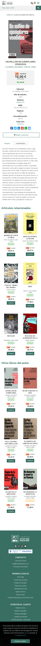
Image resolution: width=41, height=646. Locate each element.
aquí (25, 633)
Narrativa (20, 124)
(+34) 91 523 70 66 (20, 561)
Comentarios (20, 143)
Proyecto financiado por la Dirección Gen (20, 597)
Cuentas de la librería (20, 616)
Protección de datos (20, 583)
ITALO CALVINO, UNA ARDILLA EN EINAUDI (11, 442)
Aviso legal (20, 577)
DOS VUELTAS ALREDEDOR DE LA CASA (30, 337)
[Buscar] (38, 8)
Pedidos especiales (20, 611)
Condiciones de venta (20, 580)
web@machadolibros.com (20, 564)
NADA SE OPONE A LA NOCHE (30, 237)
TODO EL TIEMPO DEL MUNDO (11, 286)
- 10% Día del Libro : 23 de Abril (20, 619)
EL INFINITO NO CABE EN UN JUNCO (30, 442)
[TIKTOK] (22, 546)
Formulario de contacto (20, 566)
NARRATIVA (10, 15)
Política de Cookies (20, 586)
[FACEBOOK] (15, 546)
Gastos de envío (21, 591)
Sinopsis (7, 143)
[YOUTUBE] (25, 546)
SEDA (30, 286)
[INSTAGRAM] (18, 546)
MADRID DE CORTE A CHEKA (11, 236)
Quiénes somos (20, 608)
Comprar (11, 254)
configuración (20, 635)
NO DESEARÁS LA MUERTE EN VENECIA (30, 493)
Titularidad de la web (20, 589)
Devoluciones (20, 594)
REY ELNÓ (11, 336)
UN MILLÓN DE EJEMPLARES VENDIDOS (10, 392)
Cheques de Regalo (20, 614)
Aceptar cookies (20, 641)
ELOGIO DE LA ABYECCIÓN (11, 493)
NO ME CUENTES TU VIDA (30, 392)
